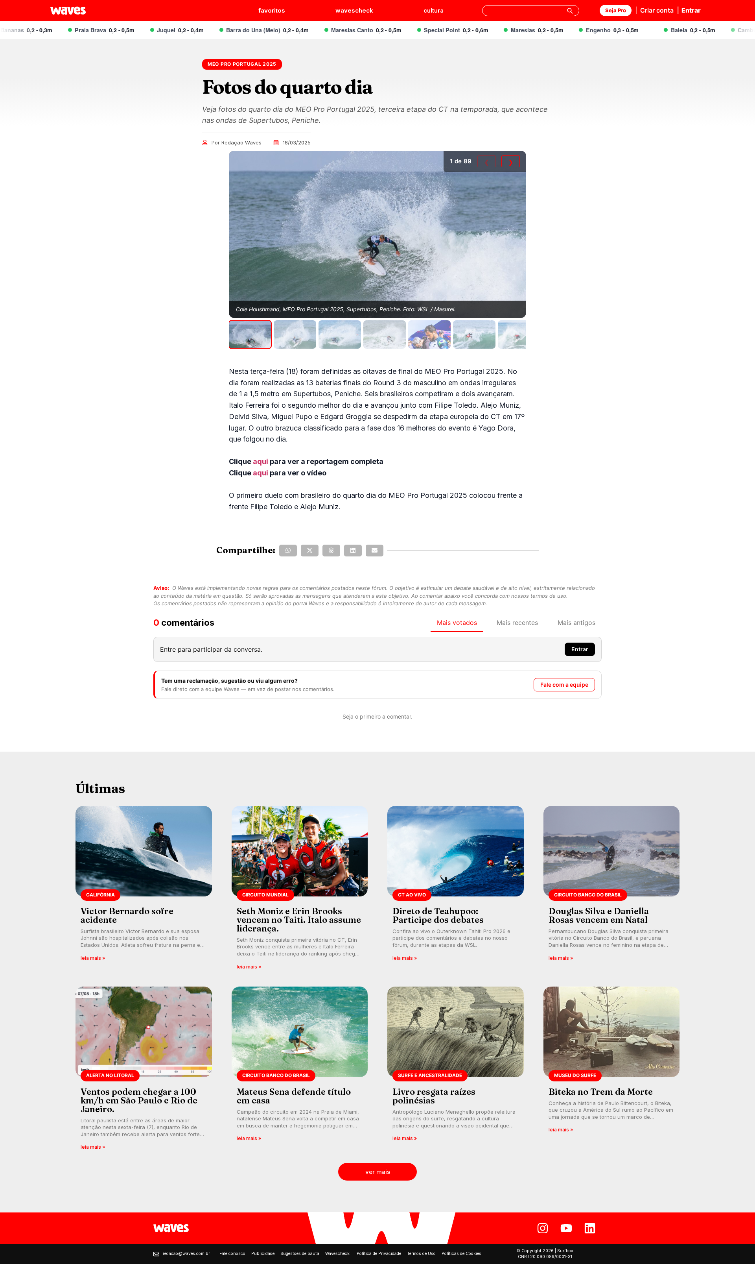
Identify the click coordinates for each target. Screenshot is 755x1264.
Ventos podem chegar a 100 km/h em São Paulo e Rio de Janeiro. (139, 1100)
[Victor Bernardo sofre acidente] (144, 890)
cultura (434, 10)
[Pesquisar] (569, 10)
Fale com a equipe (564, 684)
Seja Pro (615, 10)
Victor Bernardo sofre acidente (127, 915)
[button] (288, 550)
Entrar (691, 10)
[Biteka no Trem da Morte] (611, 1071)
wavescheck (354, 10)
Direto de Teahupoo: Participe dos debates (438, 915)
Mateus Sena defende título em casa (294, 1096)
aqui (260, 461)
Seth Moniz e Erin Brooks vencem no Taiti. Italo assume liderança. (299, 919)
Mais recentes (517, 622)
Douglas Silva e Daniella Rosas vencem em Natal (599, 915)
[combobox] (530, 10)
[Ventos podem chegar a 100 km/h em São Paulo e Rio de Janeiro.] (144, 1071)
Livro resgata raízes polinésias (433, 1096)
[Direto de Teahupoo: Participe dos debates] (455, 890)
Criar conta (657, 10)
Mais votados (457, 622)
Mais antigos (576, 622)
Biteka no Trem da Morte (601, 1091)
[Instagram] (542, 1228)
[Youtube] (566, 1228)
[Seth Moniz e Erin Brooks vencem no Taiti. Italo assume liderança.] (300, 890)
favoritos (271, 10)
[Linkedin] (590, 1228)
